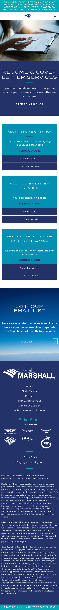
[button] (55, 16)
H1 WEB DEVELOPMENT (41, 607)
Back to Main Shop (29, 104)
